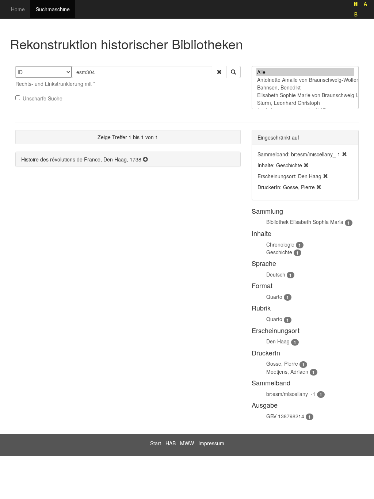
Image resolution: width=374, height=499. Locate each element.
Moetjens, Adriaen (287, 371)
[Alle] (305, 72)
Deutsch (275, 274)
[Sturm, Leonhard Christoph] (305, 103)
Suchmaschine (53, 9)
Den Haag (278, 341)
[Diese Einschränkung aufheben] (344, 154)
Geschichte (279, 252)
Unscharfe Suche (42, 98)
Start (155, 443)
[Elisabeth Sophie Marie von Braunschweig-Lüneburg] (305, 95)
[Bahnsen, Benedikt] (305, 87)
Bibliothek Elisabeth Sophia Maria (304, 221)
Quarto (274, 296)
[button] (219, 72)
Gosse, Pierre (282, 363)
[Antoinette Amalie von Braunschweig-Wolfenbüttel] (305, 80)
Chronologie (280, 244)
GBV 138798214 (285, 416)
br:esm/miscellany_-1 (291, 393)
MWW (187, 443)
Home (18, 9)
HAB (170, 443)
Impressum (211, 443)
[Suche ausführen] (233, 72)
